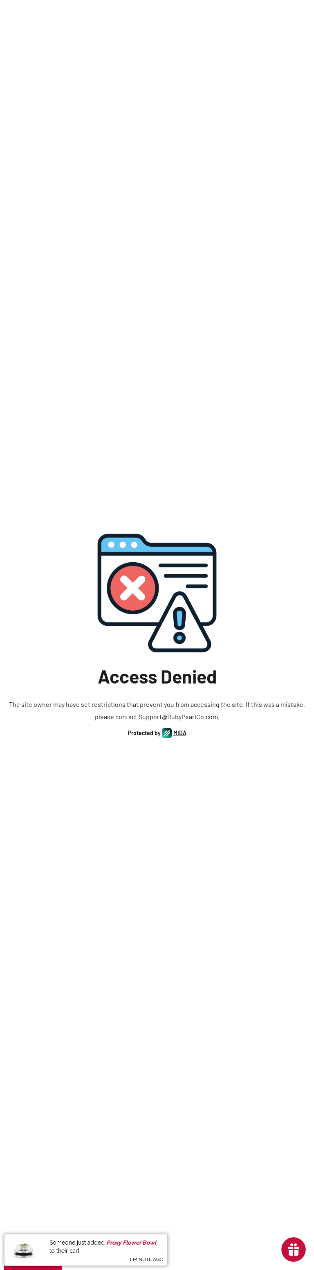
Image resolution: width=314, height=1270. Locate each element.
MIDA (179, 732)
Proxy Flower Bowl (131, 1242)
